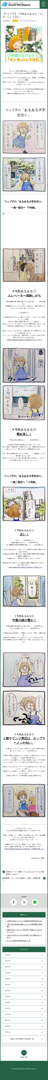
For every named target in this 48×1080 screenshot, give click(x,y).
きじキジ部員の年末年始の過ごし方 (18, 940)
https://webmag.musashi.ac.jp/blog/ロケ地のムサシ (25, 567)
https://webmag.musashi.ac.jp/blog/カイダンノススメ (24, 339)
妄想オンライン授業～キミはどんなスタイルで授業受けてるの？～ (25, 873)
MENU (44, 6)
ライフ (15, 20)
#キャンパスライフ (31, 20)
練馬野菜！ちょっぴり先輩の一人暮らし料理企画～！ (21, 879)
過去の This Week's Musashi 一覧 (22, 1039)
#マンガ (22, 20)
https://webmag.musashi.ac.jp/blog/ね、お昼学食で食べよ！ (24, 849)
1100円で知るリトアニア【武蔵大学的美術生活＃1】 (24, 921)
